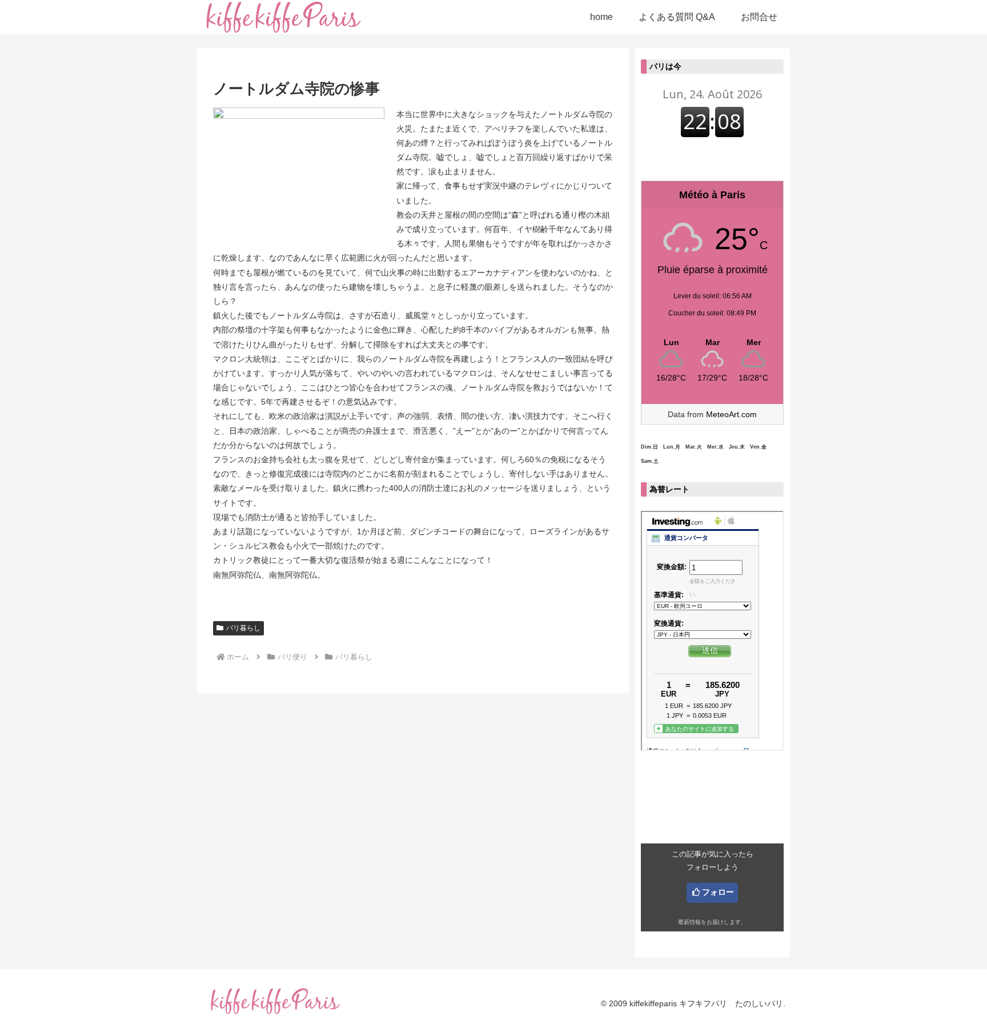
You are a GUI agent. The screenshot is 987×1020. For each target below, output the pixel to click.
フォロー (718, 892)
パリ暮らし (243, 628)
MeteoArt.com (731, 414)
